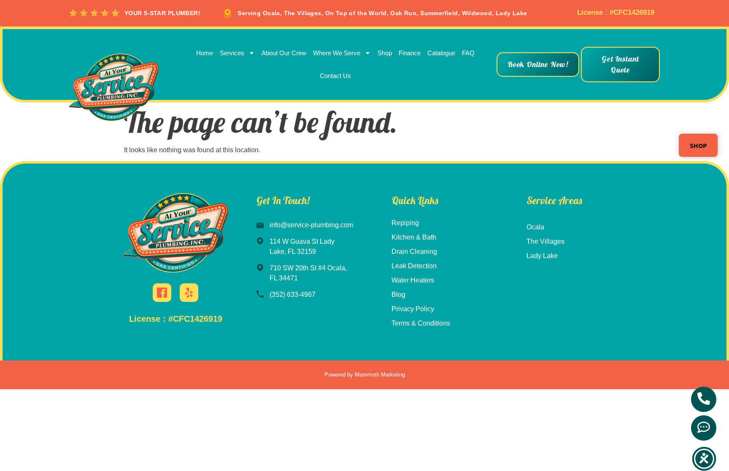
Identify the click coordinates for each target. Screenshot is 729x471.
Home (204, 53)
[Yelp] (189, 292)
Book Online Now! (538, 64)
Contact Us (335, 75)
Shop (385, 53)
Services (232, 53)
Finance (410, 53)
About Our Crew (284, 53)
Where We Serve (336, 53)
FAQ (468, 53)
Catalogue (441, 53)
